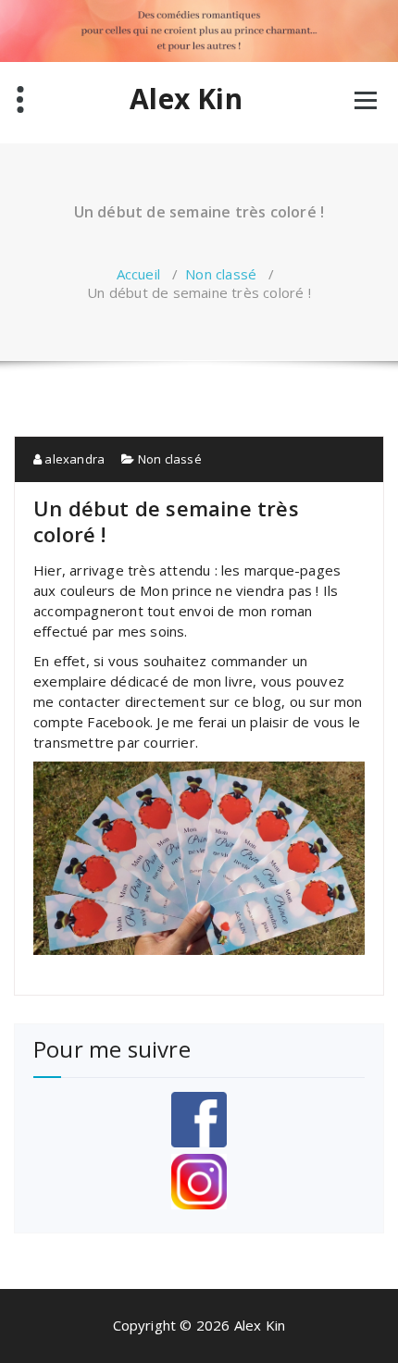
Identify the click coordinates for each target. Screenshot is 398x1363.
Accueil (138, 274)
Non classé (220, 274)
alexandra (73, 459)
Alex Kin (186, 99)
